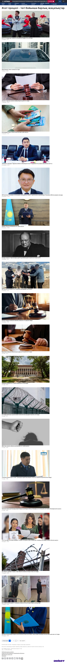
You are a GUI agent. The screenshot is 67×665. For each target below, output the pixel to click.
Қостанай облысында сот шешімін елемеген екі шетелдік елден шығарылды (21, 603)
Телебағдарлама (38, 1)
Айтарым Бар (17, 4)
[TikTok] (17, 658)
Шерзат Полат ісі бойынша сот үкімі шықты (13, 226)
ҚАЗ (60, 1)
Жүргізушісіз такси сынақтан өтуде (11, 69)
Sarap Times (9, 4)
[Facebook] (2, 658)
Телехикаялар (29, 1)
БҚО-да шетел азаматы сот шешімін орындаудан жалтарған (17, 289)
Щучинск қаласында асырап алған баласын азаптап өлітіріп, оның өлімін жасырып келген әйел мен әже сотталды (31, 634)
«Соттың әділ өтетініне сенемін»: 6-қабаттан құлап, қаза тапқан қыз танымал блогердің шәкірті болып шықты (30, 540)
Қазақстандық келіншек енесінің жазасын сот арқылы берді (17, 320)
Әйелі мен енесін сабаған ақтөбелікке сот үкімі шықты (15, 446)
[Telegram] (12, 658)
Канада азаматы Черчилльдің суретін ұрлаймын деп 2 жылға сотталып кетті (21, 257)
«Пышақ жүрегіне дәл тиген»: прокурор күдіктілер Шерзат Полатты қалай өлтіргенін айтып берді (26, 477)
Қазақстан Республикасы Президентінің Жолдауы (13, 653)
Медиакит (4, 655)
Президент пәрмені (33, 4)
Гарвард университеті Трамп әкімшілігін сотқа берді (15, 383)
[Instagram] (7, 658)
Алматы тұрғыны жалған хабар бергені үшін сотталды (15, 101)
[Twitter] (5, 658)
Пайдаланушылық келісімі (8, 651)
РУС (63, 1)
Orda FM (45, 1)
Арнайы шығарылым (24, 4)
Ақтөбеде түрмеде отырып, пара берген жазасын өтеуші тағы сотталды (20, 571)
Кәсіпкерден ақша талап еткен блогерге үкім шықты (15, 132)
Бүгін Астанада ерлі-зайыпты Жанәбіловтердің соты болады (17, 38)
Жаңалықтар (16, 1)
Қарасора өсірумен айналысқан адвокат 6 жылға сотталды (17, 352)
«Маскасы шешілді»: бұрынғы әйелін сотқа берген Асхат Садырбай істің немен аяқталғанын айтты (27, 163)
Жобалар (22, 1)
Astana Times (3, 4)
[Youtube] (14, 658)
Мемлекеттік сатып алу (7, 654)
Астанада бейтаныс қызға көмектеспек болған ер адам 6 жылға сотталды (20, 414)
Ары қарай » (22, 640)
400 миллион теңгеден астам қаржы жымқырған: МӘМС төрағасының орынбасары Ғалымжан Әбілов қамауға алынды (32, 195)
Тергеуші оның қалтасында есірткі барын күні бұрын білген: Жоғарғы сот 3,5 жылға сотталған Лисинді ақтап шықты (31, 508)
